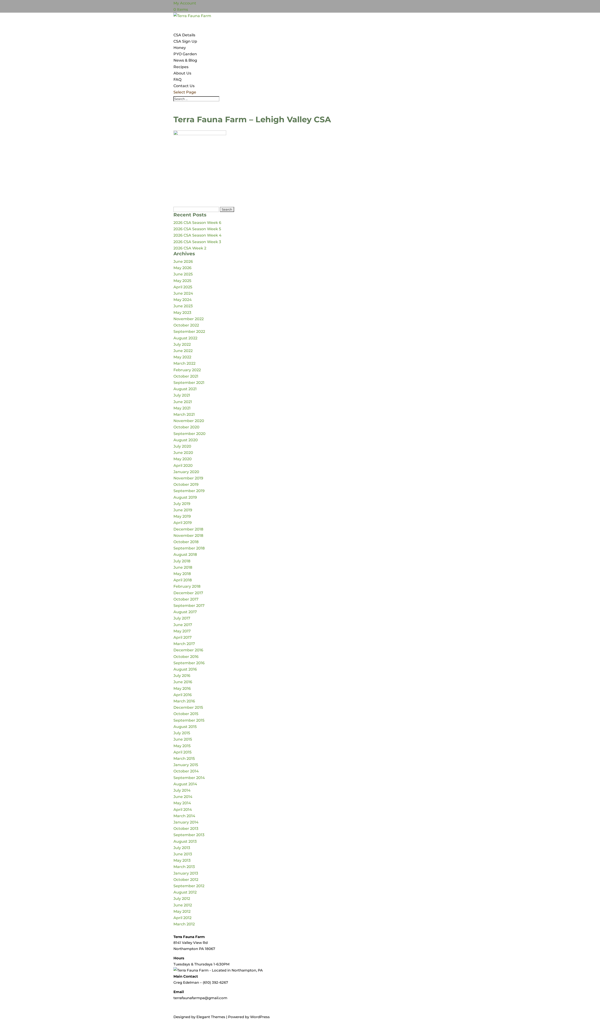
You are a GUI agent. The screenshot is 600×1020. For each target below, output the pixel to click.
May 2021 (182, 408)
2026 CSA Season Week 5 (197, 229)
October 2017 (186, 599)
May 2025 (182, 280)
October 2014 (186, 771)
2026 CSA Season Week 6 (197, 222)
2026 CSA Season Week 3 (197, 242)
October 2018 (186, 542)
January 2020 (186, 472)
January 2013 (185, 873)
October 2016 (186, 656)
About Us (182, 73)
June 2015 (182, 739)
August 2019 (185, 497)
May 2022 (182, 357)
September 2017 (189, 605)
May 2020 (182, 459)
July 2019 (181, 503)
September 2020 (189, 433)
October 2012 (185, 879)
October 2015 (185, 714)
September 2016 (189, 663)
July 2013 (181, 848)
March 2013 (184, 866)
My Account (184, 3)
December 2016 (188, 650)
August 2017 (185, 612)
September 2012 (188, 886)
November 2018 (188, 535)
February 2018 (186, 586)
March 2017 (184, 644)
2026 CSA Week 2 (189, 248)
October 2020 (186, 427)
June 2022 (183, 351)
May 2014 (182, 803)
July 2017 (181, 618)
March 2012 (184, 924)
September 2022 (189, 331)
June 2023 (183, 306)
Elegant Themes (210, 1017)
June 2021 (182, 402)
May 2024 (182, 299)
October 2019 (186, 484)
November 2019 (188, 478)
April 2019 (182, 522)
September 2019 (189, 491)
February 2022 (187, 370)
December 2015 (188, 707)
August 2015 (185, 726)
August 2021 (185, 389)
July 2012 (181, 898)
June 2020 (183, 452)
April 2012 (182, 918)
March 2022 (184, 363)
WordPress (260, 1017)
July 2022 (182, 344)
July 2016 (181, 675)
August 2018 (185, 554)
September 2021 (188, 382)
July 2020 (182, 446)
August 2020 (185, 440)
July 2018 (181, 561)
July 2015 (181, 733)
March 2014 (184, 816)
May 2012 (182, 911)
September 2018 (189, 548)
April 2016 (182, 695)
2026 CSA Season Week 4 (197, 235)
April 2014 (182, 809)
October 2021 (185, 376)
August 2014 (185, 784)
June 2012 (182, 905)
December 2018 (188, 529)
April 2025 (182, 287)
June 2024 (183, 293)
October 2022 (186, 325)
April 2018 (182, 580)
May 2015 (182, 746)
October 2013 (185, 828)
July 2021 (181, 395)
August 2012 (185, 892)
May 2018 (182, 573)
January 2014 (186, 822)
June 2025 (183, 274)
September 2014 (189, 777)
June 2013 (182, 854)
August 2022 (185, 338)
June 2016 (182, 682)
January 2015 (185, 765)
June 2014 (182, 796)
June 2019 (182, 510)
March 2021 (184, 414)
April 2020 (183, 465)
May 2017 (182, 631)
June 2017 (182, 625)
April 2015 (182, 752)
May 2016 (182, 688)
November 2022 (188, 319)
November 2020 (188, 421)
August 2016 (185, 669)
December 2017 (188, 593)
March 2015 (184, 758)
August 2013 (185, 841)
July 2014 (182, 790)
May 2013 (182, 860)
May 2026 (182, 268)
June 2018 (182, 567)
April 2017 (182, 637)
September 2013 (188, 835)
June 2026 (183, 261)
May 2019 (182, 516)
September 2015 (188, 720)
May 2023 (182, 312)
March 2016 (184, 701)
